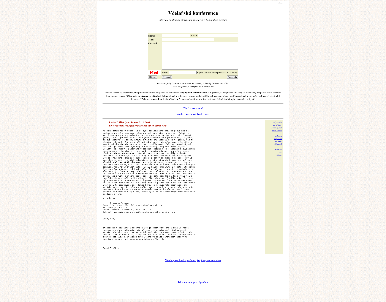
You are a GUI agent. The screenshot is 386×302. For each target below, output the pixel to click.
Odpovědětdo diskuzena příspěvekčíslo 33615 (277, 126)
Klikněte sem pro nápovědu (193, 282)
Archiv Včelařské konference (193, 114)
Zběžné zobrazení (193, 108)
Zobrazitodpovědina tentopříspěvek (278, 139)
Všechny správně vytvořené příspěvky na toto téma (193, 260)
